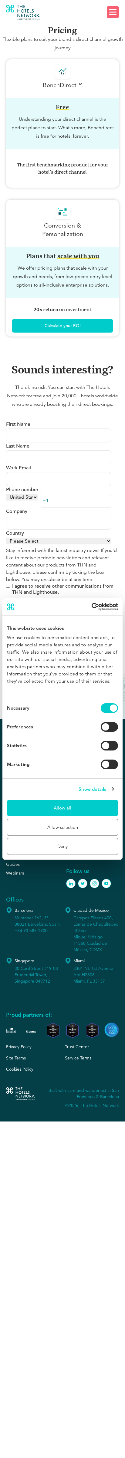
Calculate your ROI (63, 325)
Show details (92, 789)
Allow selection (62, 827)
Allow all (62, 808)
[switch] (109, 727)
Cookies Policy (19, 1069)
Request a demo (63, 12)
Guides (13, 864)
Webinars (15, 873)
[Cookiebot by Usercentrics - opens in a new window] (91, 607)
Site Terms (16, 1058)
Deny (62, 846)
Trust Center (77, 1046)
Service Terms (78, 1058)
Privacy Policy (19, 1046)
